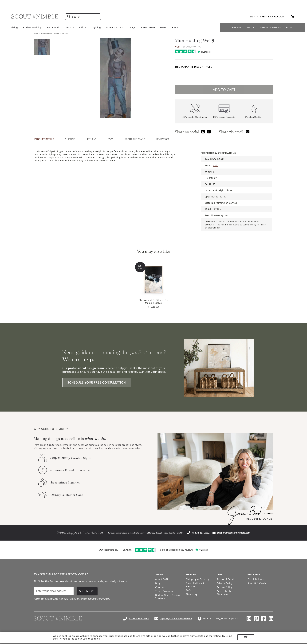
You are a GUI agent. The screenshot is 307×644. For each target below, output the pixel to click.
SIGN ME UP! (87, 591)
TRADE (251, 27)
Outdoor (69, 27)
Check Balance (256, 579)
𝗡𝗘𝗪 (163, 27)
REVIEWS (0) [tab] (162, 139)
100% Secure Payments (224, 117)
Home (36, 33)
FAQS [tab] (110, 139)
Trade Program (164, 591)
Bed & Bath (53, 27)
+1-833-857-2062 (200, 532)
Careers (159, 587)
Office (82, 27)
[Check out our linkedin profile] (271, 618)
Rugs (132, 27)
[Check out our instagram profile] (249, 618)
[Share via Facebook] (209, 131)
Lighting (96, 27)
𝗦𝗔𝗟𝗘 (175, 27)
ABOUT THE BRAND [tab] (135, 139)
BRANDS (236, 27)
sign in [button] (254, 16)
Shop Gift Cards (257, 583)
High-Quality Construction (195, 117)
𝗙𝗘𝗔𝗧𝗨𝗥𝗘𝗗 (148, 27)
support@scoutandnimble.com (233, 532)
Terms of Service (226, 579)
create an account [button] (273, 16)
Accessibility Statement (224, 592)
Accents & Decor (115, 27)
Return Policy (224, 587)
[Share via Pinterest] (203, 131)
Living (14, 27)
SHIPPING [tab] (70, 139)
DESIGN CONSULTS (270, 27)
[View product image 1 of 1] (42, 47)
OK (246, 637)
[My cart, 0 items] (293, 16)
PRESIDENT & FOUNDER (259, 518)
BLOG (289, 27)
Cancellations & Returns (195, 585)
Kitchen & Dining (32, 27)
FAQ (188, 590)
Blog (157, 583)
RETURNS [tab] (92, 139)
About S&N (161, 579)
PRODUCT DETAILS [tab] (44, 139)
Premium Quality (253, 117)
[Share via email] (247, 131)
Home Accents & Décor (50, 33)
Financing (191, 594)
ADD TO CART (224, 89)
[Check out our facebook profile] (263, 618)
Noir (177, 46)
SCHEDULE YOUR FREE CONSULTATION (96, 382)
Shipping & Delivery (197, 579)
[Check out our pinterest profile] (256, 618)
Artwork (64, 33)
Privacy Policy (225, 583)
